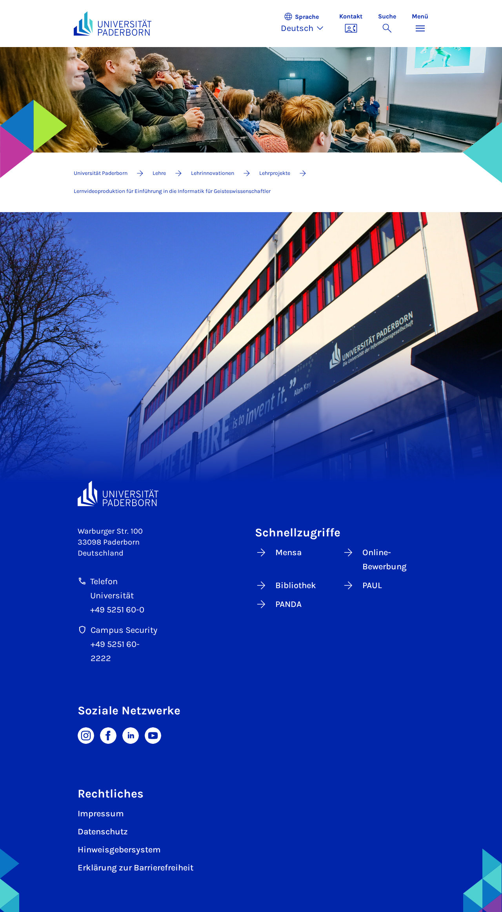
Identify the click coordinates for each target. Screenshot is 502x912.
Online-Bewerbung (384, 559)
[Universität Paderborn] (118, 493)
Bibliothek (295, 585)
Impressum (101, 813)
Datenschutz (103, 832)
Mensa (288, 552)
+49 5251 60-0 (117, 610)
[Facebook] (108, 735)
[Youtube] (153, 735)
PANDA (288, 604)
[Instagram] (86, 735)
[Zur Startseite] (112, 23)
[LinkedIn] (130, 735)
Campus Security (124, 630)
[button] (306, 23)
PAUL (372, 585)
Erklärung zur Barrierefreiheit (135, 868)
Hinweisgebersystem (119, 850)
